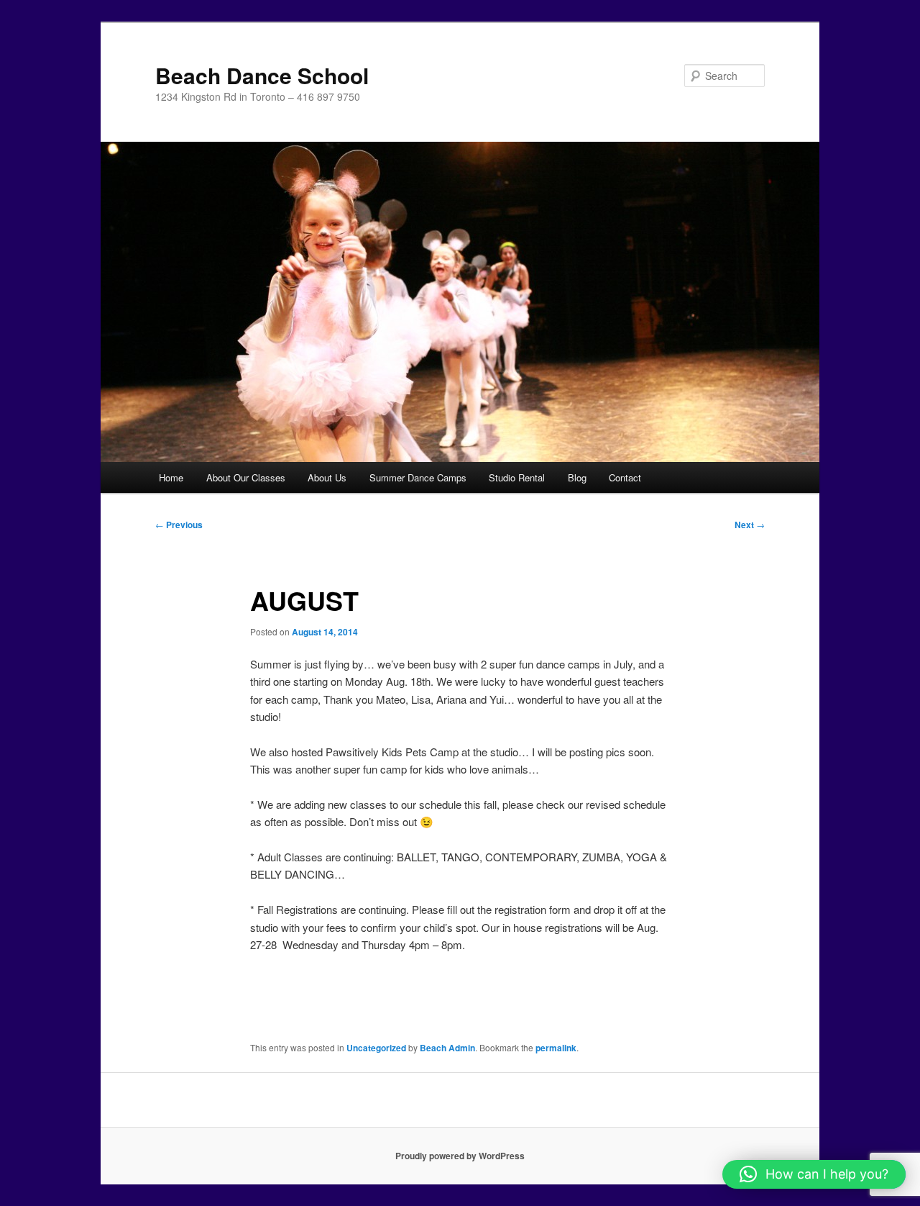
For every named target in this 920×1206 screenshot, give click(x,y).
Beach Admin (447, 1047)
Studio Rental (517, 477)
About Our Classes (245, 477)
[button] (814, 1174)
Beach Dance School (262, 75)
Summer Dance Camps (417, 477)
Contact (625, 477)
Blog (577, 477)
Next (750, 524)
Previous (179, 524)
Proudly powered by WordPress (460, 1155)
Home (171, 477)
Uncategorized (376, 1047)
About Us (327, 477)
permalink (555, 1047)
